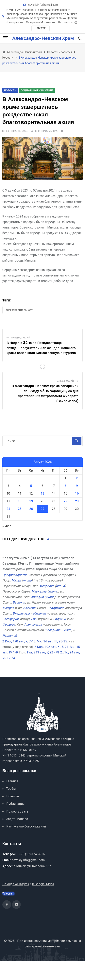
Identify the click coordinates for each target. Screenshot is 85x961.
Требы (11, 789)
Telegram (8, 893)
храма (36, 946)
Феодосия (47, 586)
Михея (16, 580)
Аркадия (37, 597)
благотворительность (20, 309)
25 (19, 509)
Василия (19, 602)
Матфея (8, 608)
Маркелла (38, 591)
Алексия (29, 608)
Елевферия (10, 619)
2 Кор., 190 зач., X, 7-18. (19, 641)
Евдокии (59, 619)
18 (19, 501)
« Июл (6, 526)
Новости (12, 796)
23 (77, 501)
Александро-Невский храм (43, 38)
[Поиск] (80, 38)
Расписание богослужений (26, 826)
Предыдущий (20, 337)
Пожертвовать (17, 811)
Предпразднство (14, 575)
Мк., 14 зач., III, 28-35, (52, 641)
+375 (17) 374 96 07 (31, 854)
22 (65, 501)
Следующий (65, 381)
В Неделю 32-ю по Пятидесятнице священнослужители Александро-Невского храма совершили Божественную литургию (41, 348)
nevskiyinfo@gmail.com (43, 4)
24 (8, 509)
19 (31, 501)
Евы (34, 619)
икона (27, 580)
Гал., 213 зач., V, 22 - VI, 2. (45, 652)
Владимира (55, 608)
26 (31, 509)
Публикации (15, 804)
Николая (39, 613)
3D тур (41, 28)
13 (42, 493)
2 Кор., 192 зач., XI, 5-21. (51, 647)
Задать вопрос (17, 819)
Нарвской (9, 635)
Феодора (8, 624)
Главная (12, 781)
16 (77, 493)
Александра (33, 624)
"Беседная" (52, 630)
